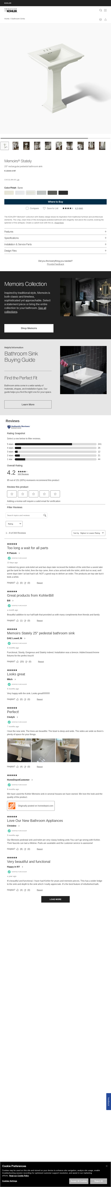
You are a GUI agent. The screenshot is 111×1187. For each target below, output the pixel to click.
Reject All (98, 1181)
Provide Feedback (55, 264)
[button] (5, 146)
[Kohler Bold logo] (11, 10)
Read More (59, 222)
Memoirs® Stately (34, 18)
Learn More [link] (28, 404)
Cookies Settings (9, 1181)
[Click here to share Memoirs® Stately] (105, 19)
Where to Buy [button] (55, 201)
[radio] (9, 193)
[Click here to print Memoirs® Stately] (100, 19)
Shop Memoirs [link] (29, 328)
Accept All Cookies (79, 1181)
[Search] (100, 10)
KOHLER (7, 3)
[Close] (107, 1166)
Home (6, 18)
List (18, 180)
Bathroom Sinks (18, 18)
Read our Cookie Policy (19, 1175)
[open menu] (105, 10)
